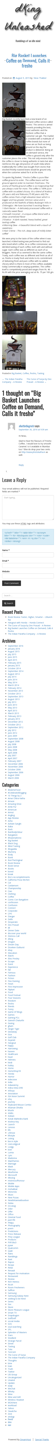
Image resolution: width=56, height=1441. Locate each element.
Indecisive (12, 1079)
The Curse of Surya (17, 1355)
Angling (11, 815)
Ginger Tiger (13, 1028)
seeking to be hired (17, 1298)
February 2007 (14, 761)
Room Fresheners (16, 1287)
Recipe (11, 1265)
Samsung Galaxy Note (18, 1295)
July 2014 (12, 676)
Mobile (11, 1183)
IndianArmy (13, 1085)
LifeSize (11, 1132)
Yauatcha (12, 1411)
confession (13, 902)
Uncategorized (14, 1377)
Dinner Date (13, 930)
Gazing (11, 1023)
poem (10, 1228)
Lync (10, 1155)
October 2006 (14, 769)
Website (6, 571)
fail (9, 969)
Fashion (11, 975)
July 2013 (12, 702)
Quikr (10, 1251)
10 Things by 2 (14, 795)
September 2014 (15, 671)
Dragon (11, 941)
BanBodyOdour (15, 832)
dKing (10, 939)
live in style (13, 1141)
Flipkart (11, 989)
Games (11, 1014)
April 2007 (12, 758)
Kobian (11, 1116)
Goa (10, 1034)
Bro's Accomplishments (19, 877)
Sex (9, 1304)
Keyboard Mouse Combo (19, 1104)
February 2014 (14, 688)
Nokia (10, 1203)
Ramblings (13, 1256)
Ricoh (10, 1284)
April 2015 (12, 660)
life (9, 1130)
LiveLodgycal (14, 1144)
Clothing (12, 893)
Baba (10, 826)
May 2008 (12, 749)
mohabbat (13, 1189)
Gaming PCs (13, 1017)
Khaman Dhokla (15, 1107)
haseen (11, 1051)
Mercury (12, 1169)
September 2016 (15, 645)
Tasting (40, 373)
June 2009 (12, 735)
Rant (10, 1259)
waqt (10, 1385)
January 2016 (14, 648)
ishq (10, 1099)
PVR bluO (12, 1242)
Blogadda (12, 849)
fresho (33, 373)
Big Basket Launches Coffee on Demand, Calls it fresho (28, 60)
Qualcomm (13, 1248)
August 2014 (14, 674)
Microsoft (12, 1175)
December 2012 (15, 721)
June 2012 (12, 733)
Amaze (11, 801)
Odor (10, 1208)
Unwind (11, 1380)
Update (11, 1383)
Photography (14, 1225)
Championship (14, 888)
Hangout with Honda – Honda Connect (26, 622)
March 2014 (13, 685)
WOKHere (12, 1402)
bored (10, 871)
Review (11, 1279)
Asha (10, 820)
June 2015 (12, 657)
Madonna (12, 1158)
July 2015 (12, 654)
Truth (10, 1369)
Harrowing (13, 1048)
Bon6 (10, 857)
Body (10, 854)
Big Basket (16, 373)
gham (10, 1026)
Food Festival (14, 995)
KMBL (11, 1113)
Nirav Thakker (40, 78)
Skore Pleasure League (18, 1309)
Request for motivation (18, 1273)
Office (10, 1214)
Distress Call (13, 936)
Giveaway (12, 1031)
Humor (11, 1076)
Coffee (26, 373)
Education (12, 953)
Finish (10, 983)
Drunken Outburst (16, 947)
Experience (13, 967)
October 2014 (14, 668)
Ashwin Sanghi (14, 823)
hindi (10, 1062)
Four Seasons (14, 997)
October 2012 (14, 724)
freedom (12, 1000)
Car (9, 882)
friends (11, 1006)
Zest (10, 1413)
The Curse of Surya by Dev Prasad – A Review (39, 380)
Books (11, 868)
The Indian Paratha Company (21, 1357)
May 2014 (12, 682)
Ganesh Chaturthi (16, 1020)
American (12, 809)
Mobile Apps (13, 1186)
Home (11, 1068)
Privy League (14, 1236)
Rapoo (11, 1262)
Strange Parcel (14, 1340)
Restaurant (13, 1276)
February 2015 (14, 662)
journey (11, 1101)
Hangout (12, 1043)
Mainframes (13, 1161)
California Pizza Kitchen (19, 879)
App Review (13, 818)
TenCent (12, 1352)
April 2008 (12, 752)
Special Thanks (42, 1439)
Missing (11, 1177)
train (10, 1366)
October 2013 (14, 693)
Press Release (14, 1234)
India (10, 1082)
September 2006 (15, 772)
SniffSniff (12, 1318)
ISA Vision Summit (16, 1096)
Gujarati (11, 1040)
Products (12, 1239)
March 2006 (13, 778)
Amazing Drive (14, 804)
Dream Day (13, 944)
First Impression (15, 986)
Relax (10, 1267)
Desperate (13, 922)
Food (10, 992)
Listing (11, 1138)
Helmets (12, 1059)
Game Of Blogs (15, 1012)
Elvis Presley (13, 958)
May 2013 (12, 707)
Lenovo (11, 1127)
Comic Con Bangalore (18, 899)
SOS (10, 1324)
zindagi (11, 1416)
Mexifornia (13, 1172)
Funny (10, 1009)
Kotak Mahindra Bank (18, 1118)
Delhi (10, 919)
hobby (11, 1065)
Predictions (13, 1231)
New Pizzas (13, 1197)
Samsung (12, 1293)
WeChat (11, 1388)
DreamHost (25, 1439)
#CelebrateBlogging (17, 792)
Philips (11, 1222)
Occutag (12, 1205)
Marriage (12, 1163)
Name (6, 550)
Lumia (11, 1152)
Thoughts (12, 1360)
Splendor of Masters (17, 1332)
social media (14, 1321)
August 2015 (14, 651)
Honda (11, 1073)
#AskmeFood (14, 789)
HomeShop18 (14, 1071)
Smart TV (12, 1312)
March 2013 (13, 713)
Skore (10, 1307)
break (10, 874)
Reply (21, 465)
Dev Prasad (13, 924)
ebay (10, 950)
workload (12, 1405)
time (10, 1363)
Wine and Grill (14, 1397)
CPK (10, 913)
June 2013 (12, 704)
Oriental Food (14, 1217)
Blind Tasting (14, 846)
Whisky (11, 1391)
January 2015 (14, 665)
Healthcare (13, 1054)
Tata (10, 1349)
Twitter (11, 1371)
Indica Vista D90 (15, 1087)
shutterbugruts (26, 426)
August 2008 (14, 741)
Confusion (12, 905)
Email (5, 560)
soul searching (14, 1326)
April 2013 (12, 710)
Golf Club (12, 1037)
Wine (10, 1394)
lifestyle (11, 1135)
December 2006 (15, 764)
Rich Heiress (13, 1281)
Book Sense (13, 865)
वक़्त (9, 1425)
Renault (11, 1270)
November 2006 (15, 766)
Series (10, 1301)
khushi (11, 1110)
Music (10, 1194)
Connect (12, 908)
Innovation (13, 1093)
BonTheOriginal (15, 860)
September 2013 (15, 696)
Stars (10, 1335)
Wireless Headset (16, 1399)
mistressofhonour (16, 1180)
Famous (12, 972)
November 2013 (15, 690)
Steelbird (12, 1338)
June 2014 (12, 679)
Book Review (14, 863)
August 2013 (14, 699)
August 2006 (14, 775)
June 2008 (12, 747)
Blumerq (12, 851)
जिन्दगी (10, 1419)
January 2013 (14, 718)
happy (10, 1045)
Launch (11, 1124)
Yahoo (11, 1408)
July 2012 (12, 730)
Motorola (12, 1191)
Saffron (11, 1290)
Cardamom (13, 885)
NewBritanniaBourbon (18, 1200)
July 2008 (12, 744)
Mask (10, 1166)
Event (10, 964)
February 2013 (14, 716)
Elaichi (11, 955)
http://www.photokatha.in (33, 452)
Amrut (11, 812)
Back (10, 829)
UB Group (12, 1374)
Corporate (12, 910)
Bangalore (13, 835)
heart (10, 1057)
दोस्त (9, 1422)
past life (11, 1220)
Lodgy (11, 1147)
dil (9, 927)
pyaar (10, 1245)
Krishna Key (13, 1121)
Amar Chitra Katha (16, 798)
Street (10, 1343)
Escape (11, 961)
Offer (10, 1211)
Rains (10, 1253)
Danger (11, 916)
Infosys (11, 1090)
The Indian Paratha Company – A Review (12, 380)
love (10, 1149)
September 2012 (15, 727)
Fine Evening (14, 981)
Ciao (10, 891)
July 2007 (12, 755)
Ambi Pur (12, 806)
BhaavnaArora (14, 837)
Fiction (11, 978)
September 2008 (15, 738)
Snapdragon (13, 1315)
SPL (9, 1329)
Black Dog (13, 843)
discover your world (17, 933)
